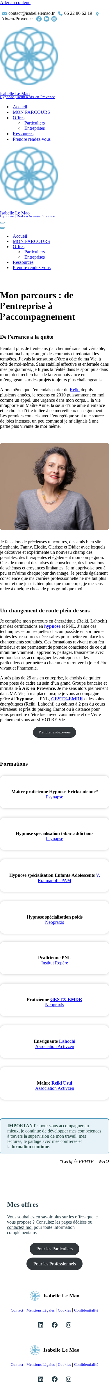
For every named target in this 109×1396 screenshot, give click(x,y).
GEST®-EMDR (67, 698)
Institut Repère (54, 962)
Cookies (64, 1310)
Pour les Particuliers (54, 1248)
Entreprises (34, 128)
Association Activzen (54, 1046)
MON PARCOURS (31, 112)
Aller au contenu (15, 2)
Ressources (23, 133)
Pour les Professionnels (54, 1263)
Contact (17, 1310)
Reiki (75, 389)
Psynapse (54, 796)
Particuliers (34, 122)
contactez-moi (20, 1227)
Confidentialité (86, 1310)
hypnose (52, 626)
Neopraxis (54, 922)
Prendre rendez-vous (32, 139)
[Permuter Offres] (101, 246)
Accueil (20, 106)
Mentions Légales (40, 1310)
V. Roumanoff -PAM (69, 878)
